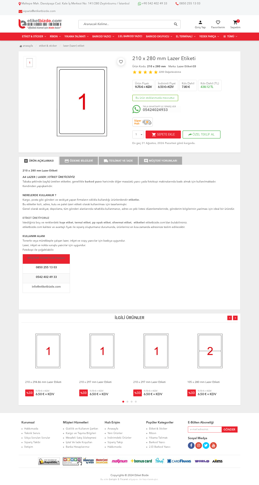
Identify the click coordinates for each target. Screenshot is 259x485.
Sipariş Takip (115, 442)
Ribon (54, 36)
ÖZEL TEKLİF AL (203, 134)
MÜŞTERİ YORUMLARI (160, 161)
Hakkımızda (31, 428)
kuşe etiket (66, 222)
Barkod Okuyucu (157, 36)
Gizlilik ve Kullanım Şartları (82, 428)
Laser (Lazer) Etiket (73, 46)
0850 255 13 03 (189, 3)
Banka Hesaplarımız (77, 447)
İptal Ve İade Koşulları (79, 442)
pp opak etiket (101, 222)
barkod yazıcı (94, 181)
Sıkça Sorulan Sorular (37, 437)
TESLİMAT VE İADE (118, 161)
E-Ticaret (123, 480)
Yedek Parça (207, 36)
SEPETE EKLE (163, 134)
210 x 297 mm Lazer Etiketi (95, 382)
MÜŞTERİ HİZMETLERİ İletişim (46, 258)
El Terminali (184, 36)
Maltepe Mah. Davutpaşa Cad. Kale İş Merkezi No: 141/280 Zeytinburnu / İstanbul (75, 3)
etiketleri (139, 222)
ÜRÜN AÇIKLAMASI (39, 161)
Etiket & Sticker (32, 36)
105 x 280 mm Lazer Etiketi (203, 382)
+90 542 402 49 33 (154, 3)
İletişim (28, 447)
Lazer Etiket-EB (186, 66)
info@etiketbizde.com (46, 287)
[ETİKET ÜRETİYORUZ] (36, 215)
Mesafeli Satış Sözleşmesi (81, 437)
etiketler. (134, 200)
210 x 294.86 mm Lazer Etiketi (43, 382)
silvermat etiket (121, 222)
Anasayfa (27, 46)
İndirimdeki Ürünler (119, 437)
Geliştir (113, 480)
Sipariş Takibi (32, 442)
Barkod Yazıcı (101, 36)
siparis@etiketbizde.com (39, 11)
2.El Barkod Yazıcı (130, 36)
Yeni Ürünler (115, 433)
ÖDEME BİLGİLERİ (78, 161)
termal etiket (82, 222)
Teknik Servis (32, 433)
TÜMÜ (230, 36)
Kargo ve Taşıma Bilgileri (81, 433)
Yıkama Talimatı (75, 36)
